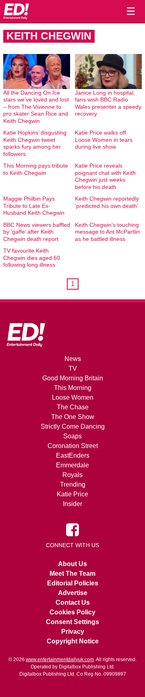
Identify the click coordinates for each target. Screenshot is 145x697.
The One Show (72, 416)
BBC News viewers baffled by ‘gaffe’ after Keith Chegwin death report (36, 232)
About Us (72, 563)
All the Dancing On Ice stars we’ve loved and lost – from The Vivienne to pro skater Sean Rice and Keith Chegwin (36, 106)
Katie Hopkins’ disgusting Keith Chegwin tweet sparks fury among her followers (34, 143)
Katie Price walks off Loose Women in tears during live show (104, 139)
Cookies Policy (72, 612)
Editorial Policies (72, 583)
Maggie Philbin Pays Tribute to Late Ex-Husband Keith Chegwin (33, 205)
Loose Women (72, 397)
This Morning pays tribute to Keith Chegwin (35, 169)
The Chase (73, 407)
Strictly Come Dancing (73, 426)
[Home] (16, 11)
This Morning (72, 387)
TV (72, 368)
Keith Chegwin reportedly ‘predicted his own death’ (107, 202)
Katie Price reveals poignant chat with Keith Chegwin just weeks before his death (105, 176)
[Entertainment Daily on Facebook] (72, 529)
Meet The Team (72, 573)
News (72, 358)
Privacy (72, 631)
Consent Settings (72, 621)
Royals (72, 474)
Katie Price (72, 494)
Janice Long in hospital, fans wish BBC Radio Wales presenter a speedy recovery (108, 103)
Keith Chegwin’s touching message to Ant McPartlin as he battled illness (107, 232)
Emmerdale (72, 465)
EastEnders (72, 455)
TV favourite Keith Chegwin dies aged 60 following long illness (31, 257)
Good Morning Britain (72, 378)
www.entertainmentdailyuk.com (60, 659)
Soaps (72, 436)
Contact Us (73, 602)
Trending (72, 484)
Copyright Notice (73, 641)
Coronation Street (73, 445)
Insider (72, 503)
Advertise (72, 592)
